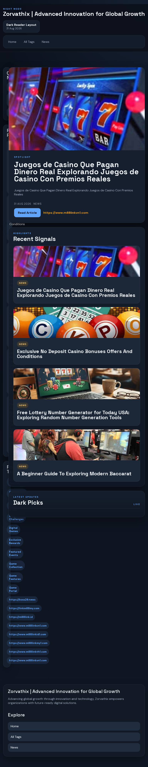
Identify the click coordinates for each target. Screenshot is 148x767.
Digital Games (13, 529)
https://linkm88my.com (24, 608)
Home (12, 42)
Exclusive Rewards (15, 541)
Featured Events (15, 553)
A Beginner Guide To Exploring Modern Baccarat (74, 473)
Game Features (15, 577)
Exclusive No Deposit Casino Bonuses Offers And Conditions (74, 354)
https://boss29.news (22, 599)
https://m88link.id (21, 617)
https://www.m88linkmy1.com (28, 643)
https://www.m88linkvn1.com (28, 660)
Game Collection (16, 565)
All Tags (29, 42)
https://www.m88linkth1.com (28, 651)
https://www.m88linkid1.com (27, 634)
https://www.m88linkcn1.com (28, 625)
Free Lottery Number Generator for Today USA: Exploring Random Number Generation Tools (73, 415)
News (45, 42)
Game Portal (13, 589)
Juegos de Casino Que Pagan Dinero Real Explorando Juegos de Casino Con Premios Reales (76, 293)
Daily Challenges (16, 517)
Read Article (27, 213)
